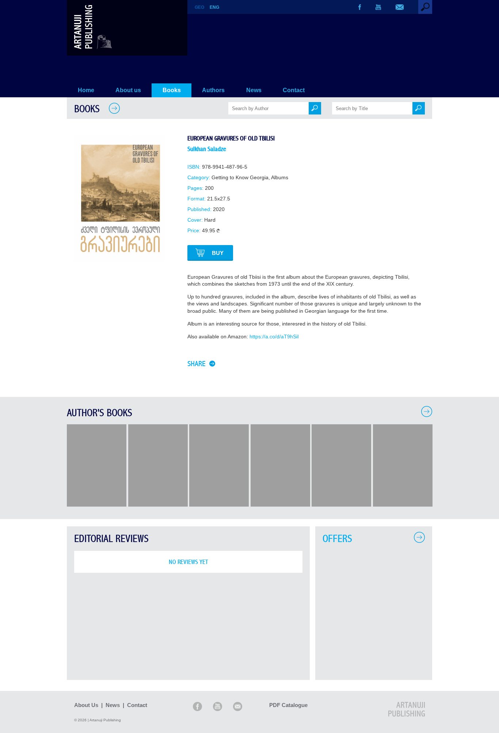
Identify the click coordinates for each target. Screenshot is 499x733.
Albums (279, 177)
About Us (86, 705)
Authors (213, 90)
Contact (294, 90)
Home (86, 90)
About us (128, 90)
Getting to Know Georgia (240, 177)
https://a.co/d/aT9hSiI (274, 336)
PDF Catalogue (288, 705)
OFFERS (337, 539)
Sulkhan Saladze (206, 149)
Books (172, 90)
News (254, 90)
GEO (199, 7)
